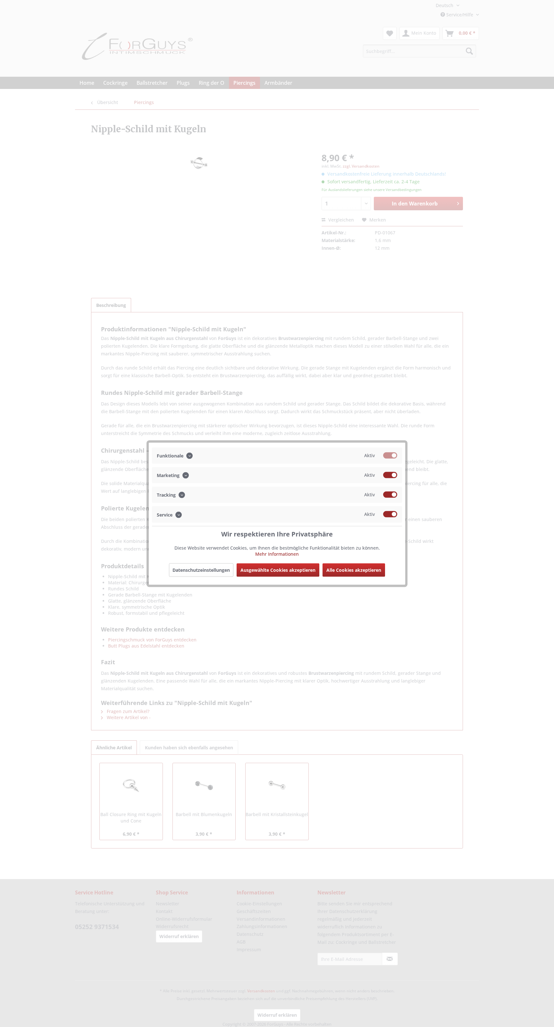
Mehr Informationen (277, 554)
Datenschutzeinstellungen (201, 570)
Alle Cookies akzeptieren (353, 570)
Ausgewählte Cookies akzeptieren (277, 570)
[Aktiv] (390, 455)
